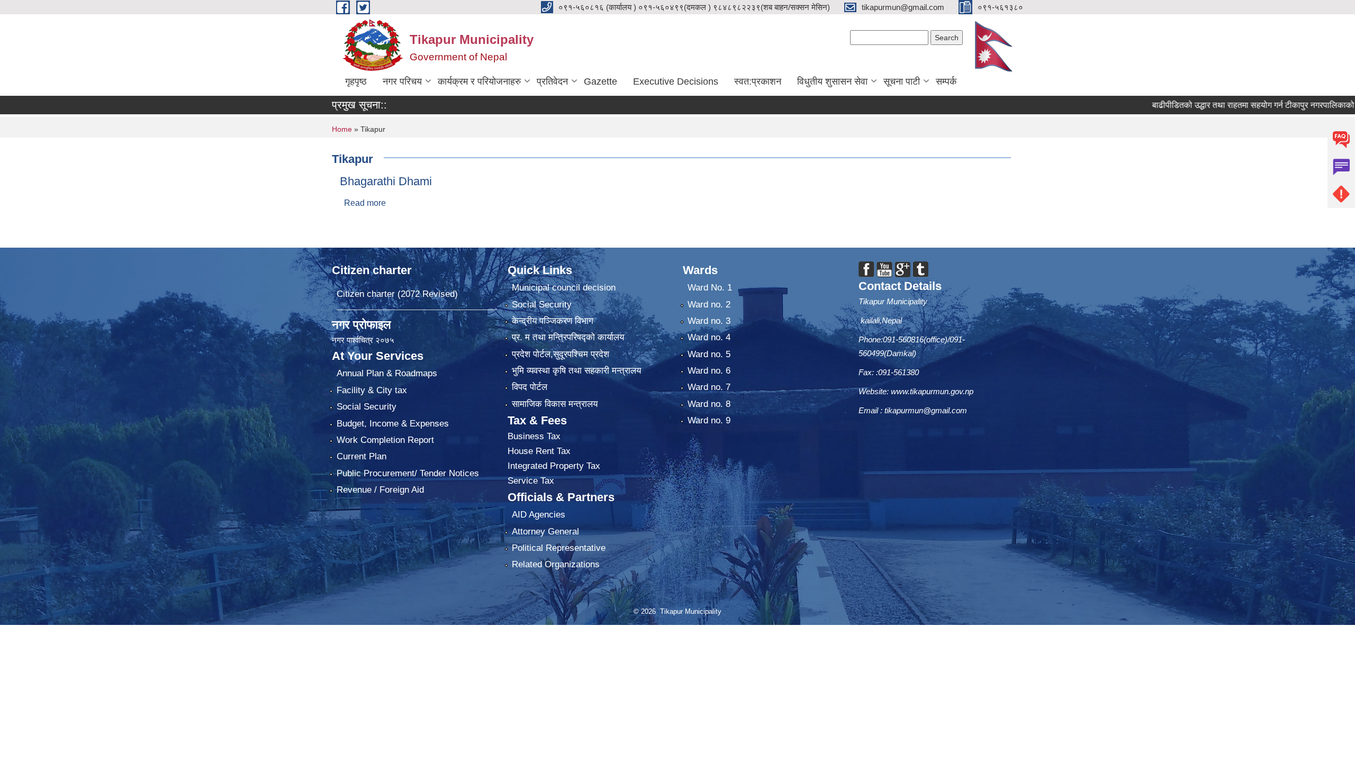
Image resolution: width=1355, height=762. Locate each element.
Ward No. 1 (710, 288)
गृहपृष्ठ (356, 81)
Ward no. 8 (709, 404)
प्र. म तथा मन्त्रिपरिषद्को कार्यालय (568, 337)
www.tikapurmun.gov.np (932, 391)
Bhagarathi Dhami (386, 181)
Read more (365, 202)
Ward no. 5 (709, 354)
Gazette (600, 81)
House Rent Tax (539, 451)
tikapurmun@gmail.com (925, 410)
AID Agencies (538, 515)
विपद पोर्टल (529, 387)
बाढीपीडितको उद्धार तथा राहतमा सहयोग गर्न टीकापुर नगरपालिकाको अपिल (1224, 105)
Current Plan (361, 456)
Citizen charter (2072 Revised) (397, 294)
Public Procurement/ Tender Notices (408, 473)
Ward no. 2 (709, 305)
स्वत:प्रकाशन (757, 81)
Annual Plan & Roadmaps (387, 373)
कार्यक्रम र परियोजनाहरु (479, 81)
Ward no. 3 (709, 321)
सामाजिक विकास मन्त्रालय (555, 404)
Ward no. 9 (709, 420)
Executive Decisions (675, 81)
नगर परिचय (402, 81)
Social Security (366, 407)
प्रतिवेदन (552, 81)
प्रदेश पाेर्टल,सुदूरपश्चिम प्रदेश (560, 354)
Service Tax (531, 481)
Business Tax (534, 436)
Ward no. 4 (709, 337)
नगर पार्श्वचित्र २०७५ (364, 339)
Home (342, 129)
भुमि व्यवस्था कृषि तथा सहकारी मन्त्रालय (576, 371)
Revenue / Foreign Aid (380, 490)
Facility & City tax (372, 390)
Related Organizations (556, 564)
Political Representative (559, 548)
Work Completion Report (385, 440)
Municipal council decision (564, 288)
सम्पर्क (946, 81)
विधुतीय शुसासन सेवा (832, 81)
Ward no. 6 (709, 371)
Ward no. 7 (709, 387)
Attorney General (545, 532)
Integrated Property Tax (554, 466)
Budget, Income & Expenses (393, 424)
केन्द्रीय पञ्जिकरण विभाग (552, 321)
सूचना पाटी (901, 81)
